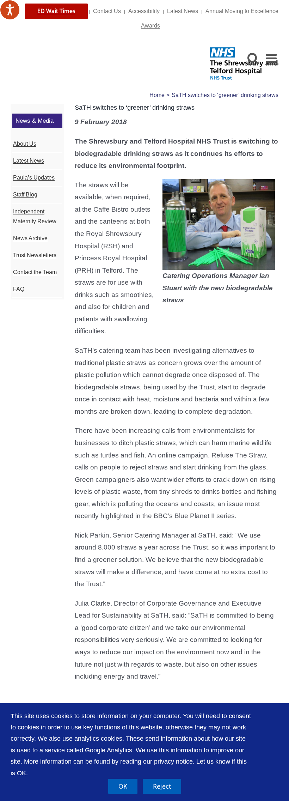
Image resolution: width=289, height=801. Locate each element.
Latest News (182, 11)
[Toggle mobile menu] (272, 58)
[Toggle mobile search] (253, 58)
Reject (162, 786)
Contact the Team (35, 272)
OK (122, 786)
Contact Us (107, 11)
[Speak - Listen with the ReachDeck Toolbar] (9, 9)
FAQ (18, 289)
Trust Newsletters (34, 255)
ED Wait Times (56, 11)
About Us (24, 144)
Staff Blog (25, 195)
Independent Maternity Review (34, 216)
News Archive (30, 238)
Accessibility (144, 11)
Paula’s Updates (34, 178)
